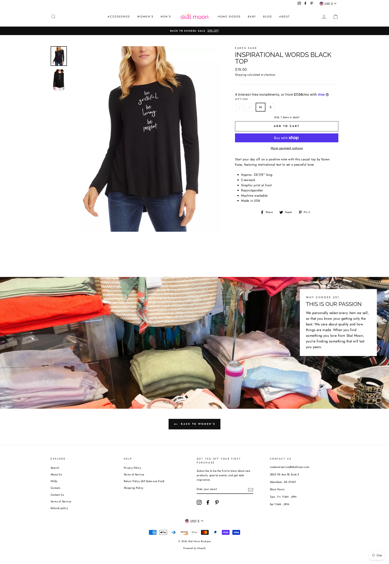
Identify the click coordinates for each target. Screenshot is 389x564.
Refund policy (59, 508)
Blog (267, 16)
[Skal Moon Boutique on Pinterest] (216, 502)
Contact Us (57, 495)
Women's (145, 16)
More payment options (287, 148)
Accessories (119, 16)
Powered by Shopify (194, 548)
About (284, 16)
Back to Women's (197, 424)
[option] (194, 31)
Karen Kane (246, 48)
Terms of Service (61, 501)
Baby (252, 16)
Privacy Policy (132, 468)
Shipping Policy (133, 488)
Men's (166, 16)
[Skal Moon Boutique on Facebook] (207, 502)
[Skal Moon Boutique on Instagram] (199, 502)
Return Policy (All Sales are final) (144, 481)
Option (241, 99)
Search (55, 468)
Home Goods (229, 16)
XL (250, 107)
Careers (55, 488)
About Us (56, 474)
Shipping (240, 75)
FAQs (54, 481)
